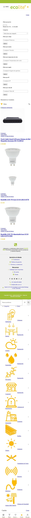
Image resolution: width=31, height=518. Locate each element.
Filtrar (5, 25)
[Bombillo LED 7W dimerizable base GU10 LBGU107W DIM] (12, 227)
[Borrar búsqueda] (25, 302)
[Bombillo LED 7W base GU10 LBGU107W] (12, 168)
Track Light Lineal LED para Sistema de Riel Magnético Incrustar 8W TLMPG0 (15, 140)
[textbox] (15, 33)
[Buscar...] (28, 302)
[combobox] (15, 33)
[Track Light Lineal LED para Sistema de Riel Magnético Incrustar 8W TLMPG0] (6, 107)
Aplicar (5, 43)
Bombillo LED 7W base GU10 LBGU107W (15, 199)
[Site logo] (18, 10)
